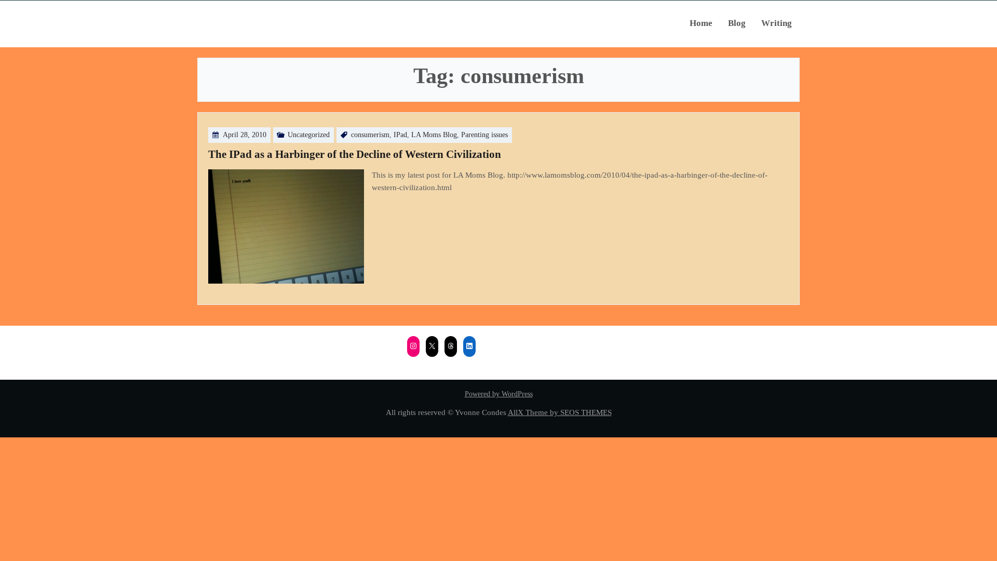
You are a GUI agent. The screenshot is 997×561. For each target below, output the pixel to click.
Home (701, 23)
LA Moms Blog (434, 135)
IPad (400, 135)
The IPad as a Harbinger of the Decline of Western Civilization (354, 154)
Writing (776, 23)
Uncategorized (309, 135)
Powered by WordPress (499, 394)
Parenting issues (484, 135)
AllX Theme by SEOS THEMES (560, 412)
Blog (737, 23)
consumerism (370, 135)
